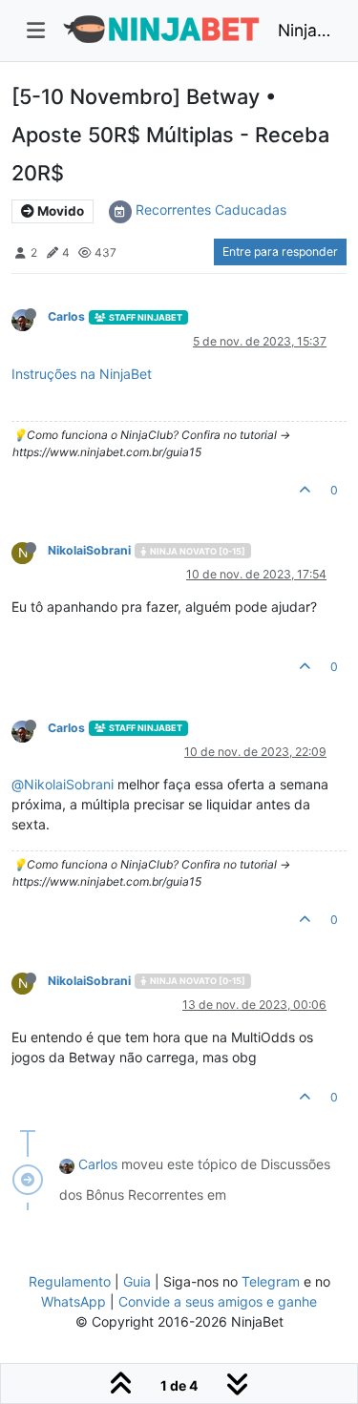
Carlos (66, 316)
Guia (137, 1281)
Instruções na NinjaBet (81, 374)
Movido (59, 211)
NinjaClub (304, 30)
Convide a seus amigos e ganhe (217, 1301)
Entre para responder (280, 251)
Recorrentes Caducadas (211, 209)
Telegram (271, 1281)
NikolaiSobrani (89, 550)
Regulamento (72, 1281)
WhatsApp (73, 1301)
